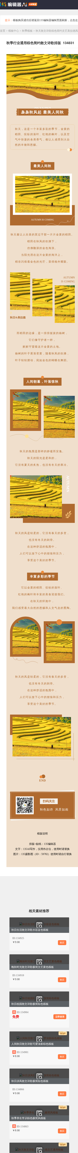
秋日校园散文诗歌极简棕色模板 (29, 1004)
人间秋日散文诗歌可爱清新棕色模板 (32, 1044)
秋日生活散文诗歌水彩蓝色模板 (29, 930)
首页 (2, 30)
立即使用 (59, 1016)
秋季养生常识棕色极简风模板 (28, 1118)
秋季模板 (27, 30)
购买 (62, 942)
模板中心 (13, 30)
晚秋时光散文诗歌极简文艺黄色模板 (32, 967)
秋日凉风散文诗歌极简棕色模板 (29, 1081)
